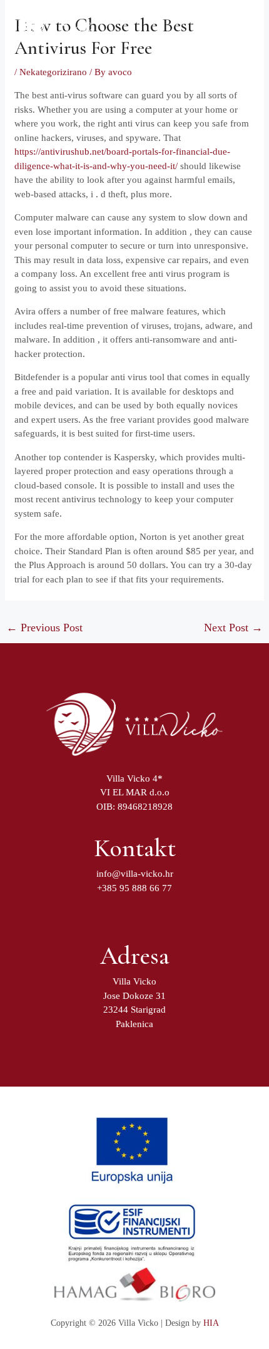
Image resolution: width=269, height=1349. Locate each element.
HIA (211, 1323)
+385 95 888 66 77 (134, 888)
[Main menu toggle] (234, 28)
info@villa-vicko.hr (134, 874)
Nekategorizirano (53, 72)
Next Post (233, 627)
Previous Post (44, 627)
